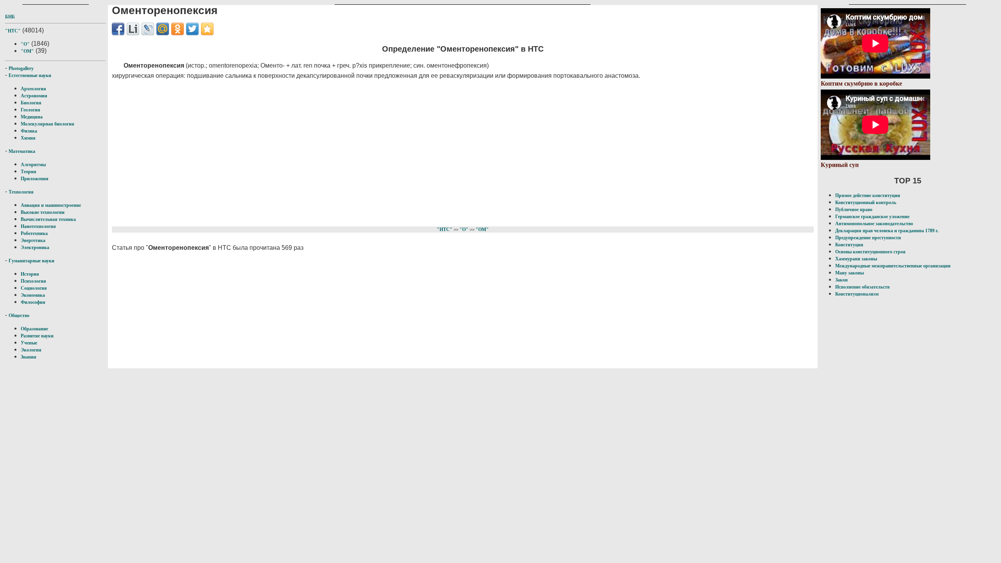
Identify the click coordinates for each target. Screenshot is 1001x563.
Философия (33, 302)
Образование (34, 329)
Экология (31, 350)
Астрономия (34, 96)
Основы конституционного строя (870, 252)
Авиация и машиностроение (51, 205)
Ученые (29, 343)
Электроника (35, 247)
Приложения (34, 178)
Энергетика (33, 240)
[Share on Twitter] (192, 29)
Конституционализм (857, 294)
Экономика (33, 295)
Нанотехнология (38, 226)
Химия (28, 138)
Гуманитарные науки (31, 261)
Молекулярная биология (47, 124)
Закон (841, 280)
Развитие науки (37, 336)
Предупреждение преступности (868, 237)
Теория (28, 171)
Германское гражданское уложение (872, 216)
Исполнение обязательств (862, 287)
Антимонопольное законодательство (874, 223)
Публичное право (853, 209)
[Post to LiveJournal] (148, 29)
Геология (30, 110)
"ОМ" (27, 51)
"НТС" (13, 31)
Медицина (32, 117)
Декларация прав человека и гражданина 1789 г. (886, 230)
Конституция (849, 244)
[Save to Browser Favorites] (207, 29)
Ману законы (849, 273)
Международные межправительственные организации (893, 266)
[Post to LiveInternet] (133, 29)
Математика (22, 151)
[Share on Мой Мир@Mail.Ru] (162, 29)
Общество (19, 315)
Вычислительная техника (48, 219)
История (30, 274)
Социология (34, 288)
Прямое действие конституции (867, 195)
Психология (33, 281)
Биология (31, 103)
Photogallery (21, 68)
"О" (25, 44)
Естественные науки (30, 75)
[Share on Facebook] (118, 29)
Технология (21, 192)
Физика (29, 131)
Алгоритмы (33, 164)
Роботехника (34, 233)
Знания (28, 357)
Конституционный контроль (865, 202)
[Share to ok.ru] (177, 29)
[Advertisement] (346, 151)
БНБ (10, 17)
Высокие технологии (43, 212)
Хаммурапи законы (856, 259)
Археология (33, 88)
